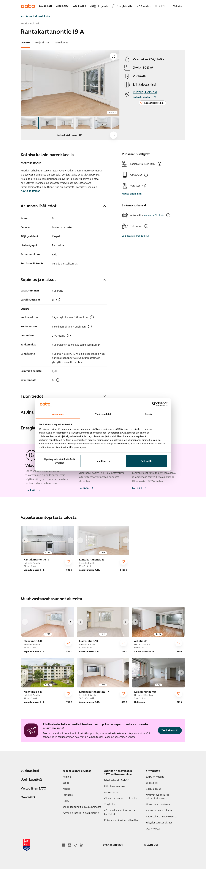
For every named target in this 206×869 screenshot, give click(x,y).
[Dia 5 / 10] (102, 123)
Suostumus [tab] (58, 414)
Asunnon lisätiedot (39, 205)
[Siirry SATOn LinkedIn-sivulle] (82, 845)
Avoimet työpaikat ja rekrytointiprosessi (157, 796)
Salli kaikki (146, 461)
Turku (65, 801)
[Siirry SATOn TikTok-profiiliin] (76, 845)
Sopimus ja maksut (38, 279)
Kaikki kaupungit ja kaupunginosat (81, 807)
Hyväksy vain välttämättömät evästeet (59, 461)
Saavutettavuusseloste (159, 810)
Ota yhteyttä (153, 828)
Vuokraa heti (30, 771)
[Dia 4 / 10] (84, 123)
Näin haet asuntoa (114, 786)
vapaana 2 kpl (152, 215)
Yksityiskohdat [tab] (103, 414)
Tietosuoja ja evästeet (158, 804)
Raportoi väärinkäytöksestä (161, 816)
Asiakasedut (111, 792)
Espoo (66, 782)
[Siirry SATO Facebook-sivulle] (63, 845)
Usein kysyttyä (31, 779)
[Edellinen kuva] (25, 540)
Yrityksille (109, 804)
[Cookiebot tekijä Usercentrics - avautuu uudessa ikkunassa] (154, 404)
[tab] (25, 43)
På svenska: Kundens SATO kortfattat (119, 812)
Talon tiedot (32, 396)
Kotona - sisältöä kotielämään (121, 820)
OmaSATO (28, 797)
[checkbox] (68, 561)
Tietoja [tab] (148, 414)
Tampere (67, 794)
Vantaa (66, 788)
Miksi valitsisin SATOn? (117, 780)
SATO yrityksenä (155, 776)
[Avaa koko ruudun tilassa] (113, 56)
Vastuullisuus (153, 788)
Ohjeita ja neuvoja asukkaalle (120, 798)
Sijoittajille (152, 782)
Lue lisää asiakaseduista (135, 235)
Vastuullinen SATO (33, 788)
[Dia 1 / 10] (30, 123)
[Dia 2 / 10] (48, 123)
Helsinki (66, 776)
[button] (159, 164)
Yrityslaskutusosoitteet (159, 822)
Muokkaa (101, 461)
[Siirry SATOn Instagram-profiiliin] (69, 845)
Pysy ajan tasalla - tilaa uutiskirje (80, 813)
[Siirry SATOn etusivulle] (28, 6)
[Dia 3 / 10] (66, 123)
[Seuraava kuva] (113, 135)
